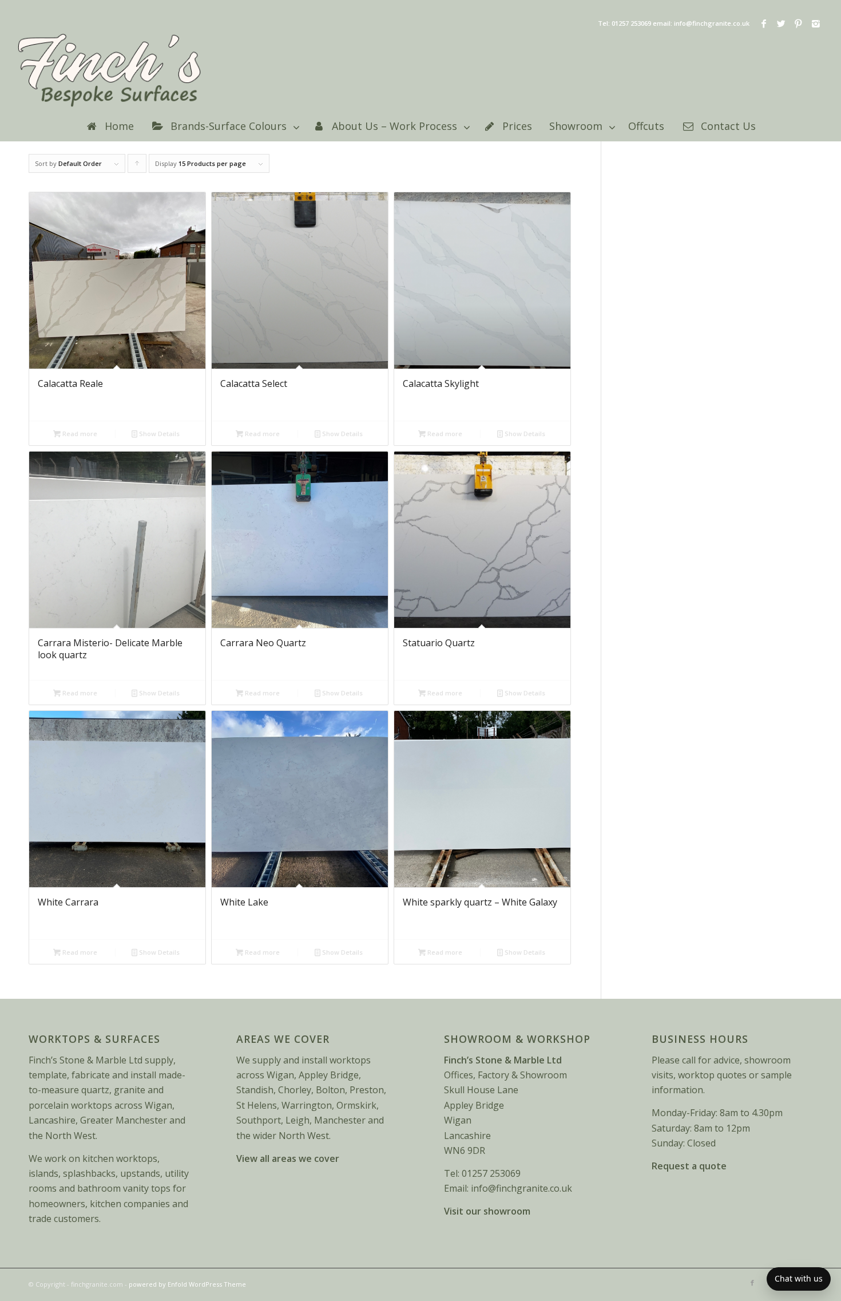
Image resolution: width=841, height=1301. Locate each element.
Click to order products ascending (137, 166)
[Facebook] (764, 23)
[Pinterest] (798, 23)
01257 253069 (491, 1173)
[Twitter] (781, 23)
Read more (79, 433)
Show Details (158, 433)
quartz (95, 1089)
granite (129, 1089)
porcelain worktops (70, 1105)
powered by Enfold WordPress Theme (187, 1284)
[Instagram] (815, 23)
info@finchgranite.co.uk (521, 1188)
